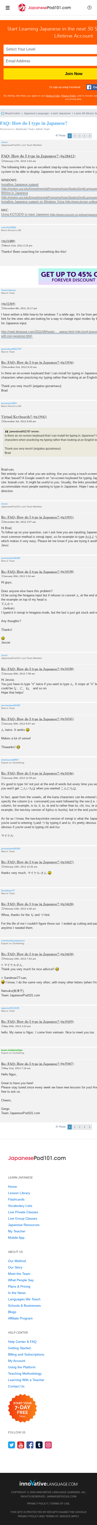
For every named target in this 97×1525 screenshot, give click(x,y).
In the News (17, 1293)
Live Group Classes (22, 1218)
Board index (12, 113)
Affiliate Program (20, 1318)
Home (12, 1186)
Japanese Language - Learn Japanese (47, 113)
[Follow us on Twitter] (11, 1445)
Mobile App (16, 1237)
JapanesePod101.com (61, 1496)
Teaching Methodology (25, 1373)
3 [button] (79, 136)
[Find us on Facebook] (30, 1445)
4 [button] (84, 136)
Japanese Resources (24, 1225)
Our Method (17, 1261)
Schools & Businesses (24, 1305)
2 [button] (74, 136)
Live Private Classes (23, 1212)
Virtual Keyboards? (16, 416)
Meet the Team (19, 1274)
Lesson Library (19, 1193)
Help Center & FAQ (22, 1342)
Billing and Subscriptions (26, 1354)
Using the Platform (22, 1367)
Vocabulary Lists (20, 1206)
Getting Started (19, 1348)
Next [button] (89, 135)
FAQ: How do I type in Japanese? (33, 123)
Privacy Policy (68, 95)
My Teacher (16, 1231)
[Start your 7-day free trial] (22, 1408)
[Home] (44, 11)
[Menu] (7, 7)
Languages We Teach (24, 1299)
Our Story (15, 1267)
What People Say (21, 1280)
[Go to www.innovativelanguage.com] (48, 1482)
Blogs (12, 1312)
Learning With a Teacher (26, 1380)
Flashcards (16, 1199)
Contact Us (16, 1386)
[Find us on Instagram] (48, 1445)
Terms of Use (53, 95)
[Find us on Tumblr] (39, 1445)
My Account (16, 1361)
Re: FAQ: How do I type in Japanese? (30, 362)
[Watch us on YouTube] (20, 1445)
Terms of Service (58, 1516)
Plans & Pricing (19, 1286)
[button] (89, 7)
